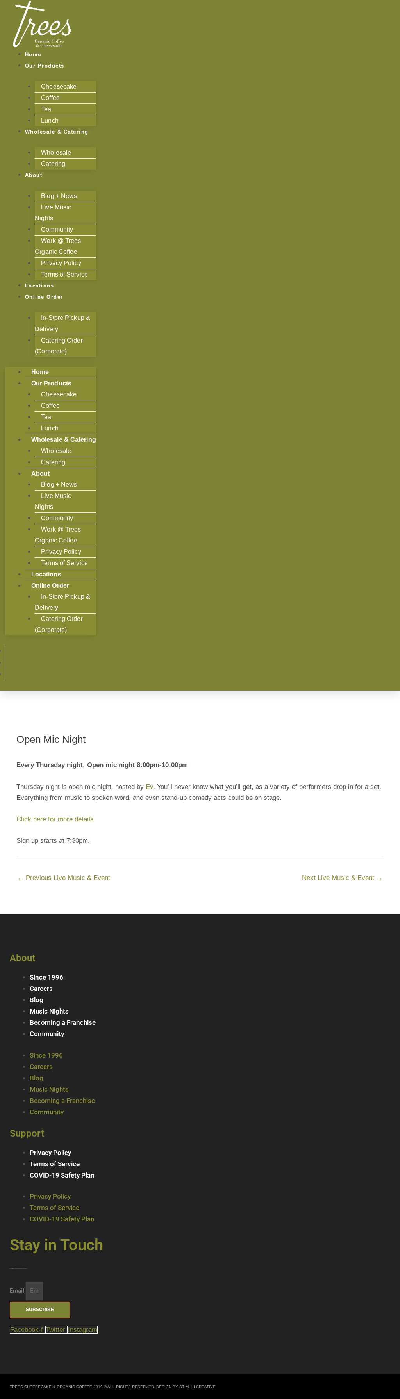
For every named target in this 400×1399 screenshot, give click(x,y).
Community (47, 1034)
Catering (53, 164)
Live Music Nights (53, 212)
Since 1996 (46, 977)
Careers (41, 988)
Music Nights (49, 1011)
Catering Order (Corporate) (58, 346)
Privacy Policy (50, 1152)
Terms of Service (64, 274)
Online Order (44, 297)
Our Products (44, 66)
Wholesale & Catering (57, 132)
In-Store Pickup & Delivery (62, 323)
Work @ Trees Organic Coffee (58, 246)
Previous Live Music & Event (63, 878)
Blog (36, 1000)
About (34, 175)
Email (18, 1290)
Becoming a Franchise (63, 1022)
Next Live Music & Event (342, 878)
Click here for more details (55, 819)
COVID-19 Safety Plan (62, 1175)
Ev (149, 787)
